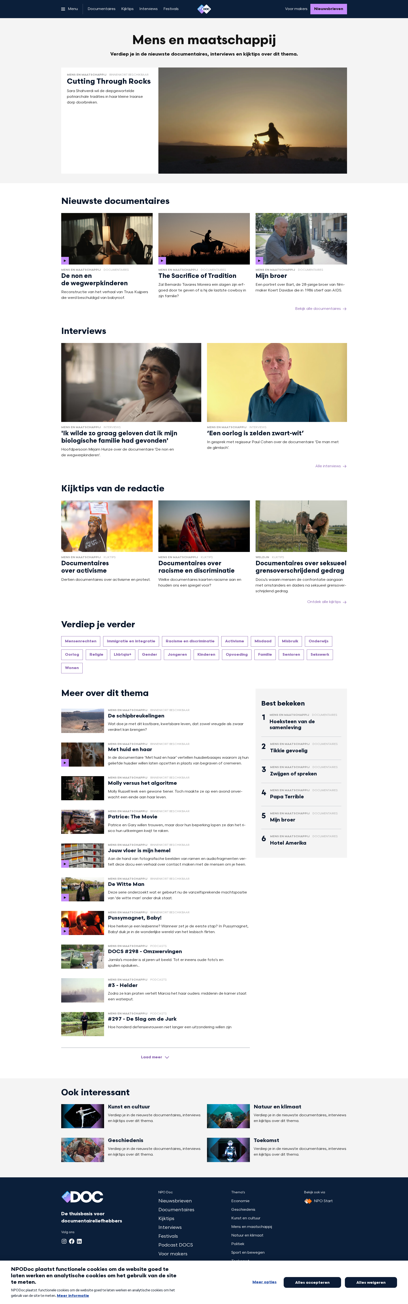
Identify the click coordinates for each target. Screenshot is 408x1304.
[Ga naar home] (204, 9)
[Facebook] (72, 1241)
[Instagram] (64, 1241)
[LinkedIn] (79, 1241)
